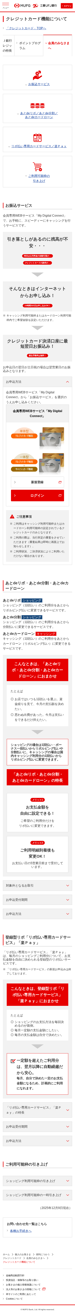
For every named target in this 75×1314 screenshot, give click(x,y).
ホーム (6, 1254)
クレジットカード (12, 1258)
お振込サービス (39, 84)
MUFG (22, 6)
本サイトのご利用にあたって (21, 1294)
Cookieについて (14, 1298)
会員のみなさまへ (35, 1258)
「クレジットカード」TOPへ (26, 28)
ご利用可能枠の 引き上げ (39, 178)
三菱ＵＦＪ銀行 (48, 5)
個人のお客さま (23, 1254)
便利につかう (43, 1254)
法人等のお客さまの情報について (23, 1289)
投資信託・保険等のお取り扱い (22, 1280)
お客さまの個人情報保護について (23, 1284)
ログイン (68, 6)
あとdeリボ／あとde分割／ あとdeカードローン (39, 115)
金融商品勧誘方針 (15, 1275)
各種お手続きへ (21, 1230)
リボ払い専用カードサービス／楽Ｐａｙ (39, 146)
